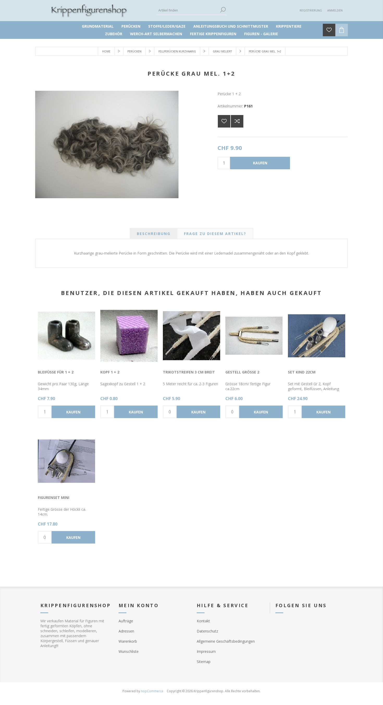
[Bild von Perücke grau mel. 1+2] (106, 196)
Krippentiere (288, 26)
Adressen (126, 631)
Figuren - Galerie (261, 33)
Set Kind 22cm (302, 372)
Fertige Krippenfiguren (213, 33)
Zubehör (113, 33)
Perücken (130, 26)
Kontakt (203, 620)
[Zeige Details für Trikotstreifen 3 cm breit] (191, 335)
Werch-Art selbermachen (156, 33)
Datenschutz (207, 631)
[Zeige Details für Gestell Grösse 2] (254, 335)
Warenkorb (128, 641)
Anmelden (335, 10)
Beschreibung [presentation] (153, 233)
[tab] (153, 233)
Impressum (206, 651)
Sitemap (204, 661)
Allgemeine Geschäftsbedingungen (226, 641)
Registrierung (311, 10)
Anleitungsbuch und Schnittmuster (230, 26)
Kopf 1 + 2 (109, 372)
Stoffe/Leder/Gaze (167, 26)
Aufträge (126, 620)
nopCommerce (152, 691)
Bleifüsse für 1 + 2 (55, 372)
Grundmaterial (98, 26)
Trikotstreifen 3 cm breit (189, 372)
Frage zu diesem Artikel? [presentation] (215, 233)
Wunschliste (129, 651)
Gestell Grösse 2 (242, 372)
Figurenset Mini (53, 497)
